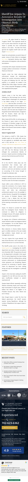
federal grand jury (7, 248)
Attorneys (16, 434)
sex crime (4, 59)
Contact (3, 436)
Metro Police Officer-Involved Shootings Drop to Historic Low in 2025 (13, 348)
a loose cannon (10, 51)
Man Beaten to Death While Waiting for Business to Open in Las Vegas (13, 367)
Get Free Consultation (9, 427)
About (23, 434)
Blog (20, 434)
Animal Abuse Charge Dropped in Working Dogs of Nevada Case (13, 380)
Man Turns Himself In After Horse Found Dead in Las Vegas (14, 376)
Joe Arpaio (5, 39)
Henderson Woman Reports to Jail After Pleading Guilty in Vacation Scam (13, 371)
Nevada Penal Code (6, 434)
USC (12, 434)
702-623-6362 (10, 423)
